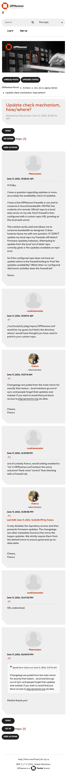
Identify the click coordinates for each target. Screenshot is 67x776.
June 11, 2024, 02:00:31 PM (20, 655)
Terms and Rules (31, 759)
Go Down (8, 139)
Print (8, 131)
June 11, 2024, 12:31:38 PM (20, 453)
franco (35, 366)
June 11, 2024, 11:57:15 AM (19, 375)
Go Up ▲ (45, 759)
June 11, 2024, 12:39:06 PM (20, 512)
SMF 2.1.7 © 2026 (24, 764)
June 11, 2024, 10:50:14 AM (20, 316)
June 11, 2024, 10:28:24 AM (20, 179)
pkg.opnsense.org (28, 399)
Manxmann (35, 174)
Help (20, 759)
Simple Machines (42, 764)
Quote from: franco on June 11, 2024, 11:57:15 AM (35, 668)
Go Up (8, 729)
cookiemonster (35, 311)
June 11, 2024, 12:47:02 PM (20, 598)
